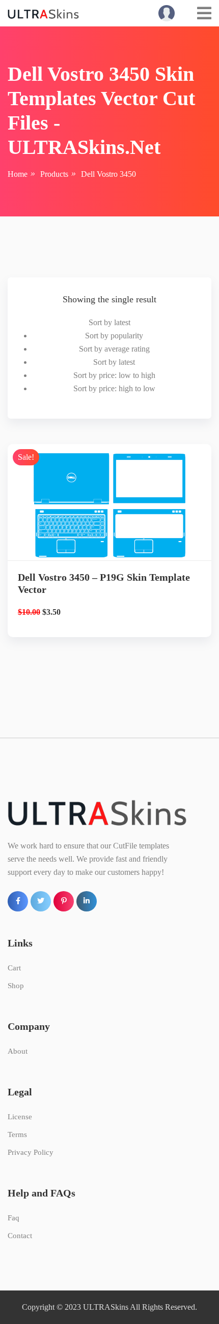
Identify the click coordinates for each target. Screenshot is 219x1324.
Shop (16, 986)
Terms (17, 1134)
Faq (13, 1218)
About (18, 1051)
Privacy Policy (30, 1152)
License (20, 1117)
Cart (14, 968)
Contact (20, 1236)
